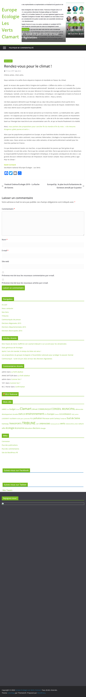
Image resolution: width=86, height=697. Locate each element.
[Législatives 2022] (54, 4)
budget (13, 405)
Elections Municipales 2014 (12, 327)
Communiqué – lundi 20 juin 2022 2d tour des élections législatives (27, 355)
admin (40, 34)
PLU (31, 415)
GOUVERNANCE (65, 410)
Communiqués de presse (11, 316)
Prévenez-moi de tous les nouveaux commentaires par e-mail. (28, 272)
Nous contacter (7, 305)
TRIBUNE (28, 419)
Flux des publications (10, 441)
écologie (10, 424)
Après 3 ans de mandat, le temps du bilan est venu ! (21, 347)
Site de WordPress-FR (10, 449)
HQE (73, 410)
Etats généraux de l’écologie (12, 344)
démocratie (79, 406)
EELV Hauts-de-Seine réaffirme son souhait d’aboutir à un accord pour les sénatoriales (34, 340)
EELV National (11, 390)
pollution (37, 414)
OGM (18, 415)
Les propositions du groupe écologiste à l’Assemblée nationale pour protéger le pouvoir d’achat (37, 351)
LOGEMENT (5, 415)
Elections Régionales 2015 (11, 320)
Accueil (4, 301)
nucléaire (13, 415)
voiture (81, 420)
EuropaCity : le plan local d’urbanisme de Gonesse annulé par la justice (64, 182)
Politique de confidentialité (21, 44)
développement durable (10, 410)
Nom (5, 236)
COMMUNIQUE (44, 405)
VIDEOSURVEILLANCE (72, 420)
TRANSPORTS (15, 419)
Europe (50, 410)
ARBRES (4, 406)
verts (62, 419)
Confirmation (20, 383)
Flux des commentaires (10, 445)
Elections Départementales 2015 (14, 323)
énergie (43, 425)
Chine (17, 405)
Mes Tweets (7, 490)
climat (34, 405)
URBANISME (44, 420)
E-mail (5, 247)
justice (76, 410)
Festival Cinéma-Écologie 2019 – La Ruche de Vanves (21, 182)
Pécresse (45, 414)
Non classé (8, 57)
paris (22, 415)
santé (52, 415)
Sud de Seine (73, 414)
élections (36, 424)
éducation (28, 425)
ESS (45, 410)
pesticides (27, 415)
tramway (5, 420)
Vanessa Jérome (55, 420)
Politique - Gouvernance (47, 25)
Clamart (25, 405)
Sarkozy (57, 415)
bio (8, 405)
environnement (35, 410)
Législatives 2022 (32, 25)
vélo (3, 424)
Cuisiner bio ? (16, 375)
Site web (5, 257)
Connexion (6, 438)
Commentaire (8, 205)
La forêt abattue (17, 368)
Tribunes (5, 312)
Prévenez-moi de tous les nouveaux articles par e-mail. (25, 279)
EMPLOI (21, 410)
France (56, 410)
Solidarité (63, 415)
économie (19, 424)
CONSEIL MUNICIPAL (63, 405)
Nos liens (5, 308)
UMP (37, 420)
